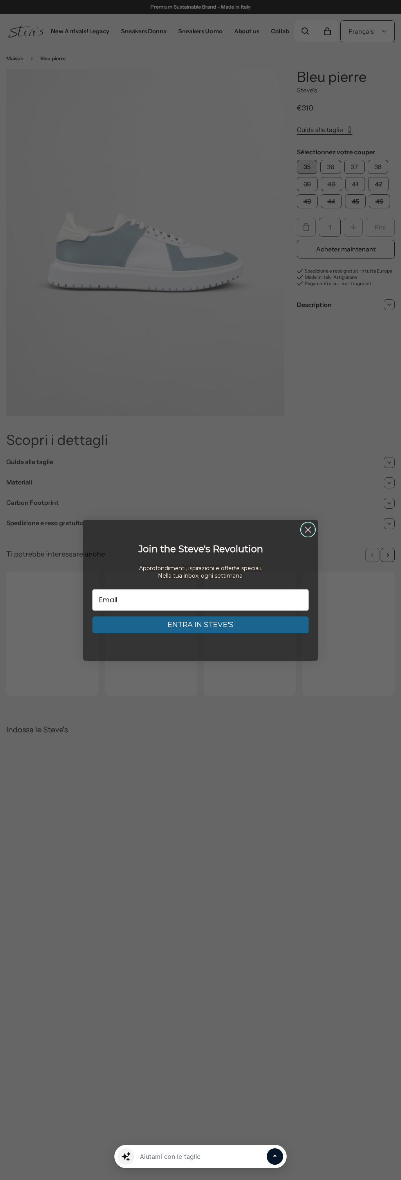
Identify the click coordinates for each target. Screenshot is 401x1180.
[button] (126, 1156)
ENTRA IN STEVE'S (200, 624)
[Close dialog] (308, 530)
